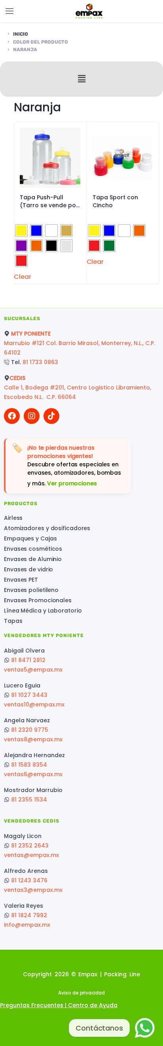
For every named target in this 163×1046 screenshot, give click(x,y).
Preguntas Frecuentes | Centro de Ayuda (59, 1005)
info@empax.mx (27, 925)
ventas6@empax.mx (33, 774)
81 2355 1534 (29, 800)
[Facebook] (12, 416)
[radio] (21, 231)
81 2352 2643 (30, 845)
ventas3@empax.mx (33, 890)
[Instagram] (32, 416)
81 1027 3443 (29, 695)
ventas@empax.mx (31, 855)
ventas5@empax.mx (33, 670)
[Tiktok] (51, 416)
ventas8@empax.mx (33, 739)
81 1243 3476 (29, 880)
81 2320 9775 (29, 730)
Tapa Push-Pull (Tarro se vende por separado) (49, 201)
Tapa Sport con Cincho (115, 201)
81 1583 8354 (29, 765)
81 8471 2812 (28, 660)
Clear (22, 276)
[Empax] (89, 11)
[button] (81, 78)
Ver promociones (72, 483)
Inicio (20, 34)
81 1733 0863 (40, 362)
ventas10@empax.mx (34, 704)
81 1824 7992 (29, 915)
